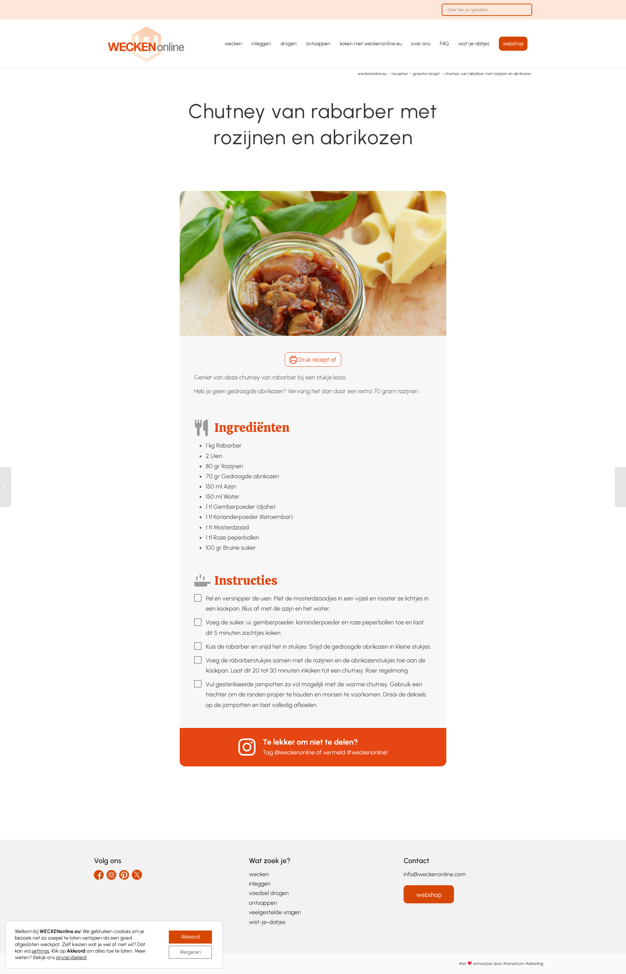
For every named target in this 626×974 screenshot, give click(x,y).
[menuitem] (485, 13)
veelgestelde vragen (275, 912)
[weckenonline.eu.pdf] (146, 44)
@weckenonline (295, 752)
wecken (259, 874)
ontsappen (263, 902)
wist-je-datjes (267, 922)
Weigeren (190, 952)
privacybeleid (71, 957)
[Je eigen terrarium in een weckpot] (5, 487)
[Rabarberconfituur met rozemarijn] (620, 487)
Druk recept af (317, 359)
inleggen (260, 883)
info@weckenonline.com (435, 874)
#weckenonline (367, 752)
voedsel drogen (269, 893)
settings (40, 951)
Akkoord (190, 937)
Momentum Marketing (523, 963)
